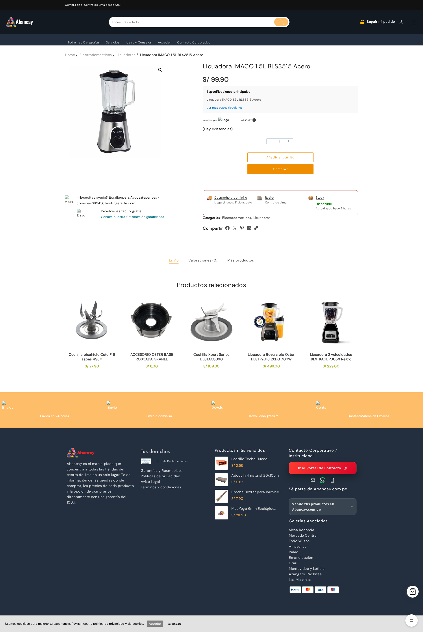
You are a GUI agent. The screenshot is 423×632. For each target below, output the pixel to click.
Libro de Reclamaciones (172, 461)
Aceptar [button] (155, 623)
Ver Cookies (175, 623)
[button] (160, 70)
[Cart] (414, 22)
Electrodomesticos (236, 217)
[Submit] (281, 22)
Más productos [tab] (240, 260)
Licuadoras (261, 217)
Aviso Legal (150, 481)
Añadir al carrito (280, 157)
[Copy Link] (256, 228)
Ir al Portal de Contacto (319, 468)
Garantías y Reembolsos (162, 470)
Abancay (246, 120)
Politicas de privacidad (160, 476)
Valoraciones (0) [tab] (203, 260)
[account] (400, 22)
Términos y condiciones (161, 487)
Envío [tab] (173, 260)
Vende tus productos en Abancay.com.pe (313, 507)
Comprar (280, 169)
